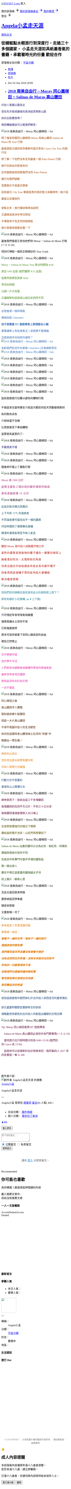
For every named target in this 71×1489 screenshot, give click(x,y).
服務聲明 (35, 1443)
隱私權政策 (58, 1439)
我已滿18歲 (8, 1482)
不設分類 (28, 62)
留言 (34, 1102)
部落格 (12, 73)
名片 (10, 77)
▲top (4, 1121)
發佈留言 (7, 1148)
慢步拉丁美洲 (30, 1116)
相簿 (10, 69)
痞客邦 (27, 1102)
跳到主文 (6, 34)
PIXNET (15, 1439)
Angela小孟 (7, 1084)
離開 (19, 1482)
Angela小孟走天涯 (22, 26)
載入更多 (7, 1128)
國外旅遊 (27, 1112)
